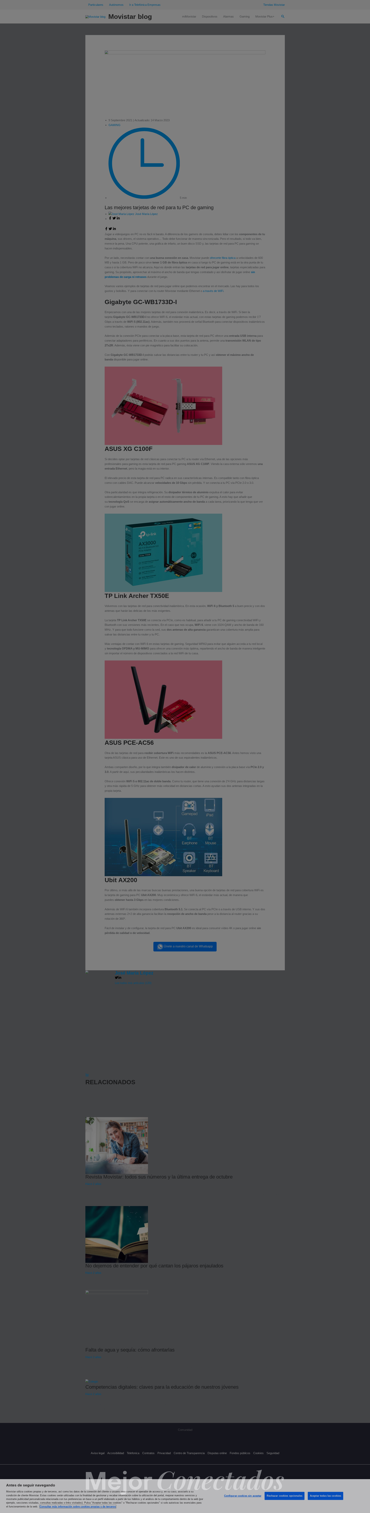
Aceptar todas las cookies (325, 1495)
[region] (185, 1496)
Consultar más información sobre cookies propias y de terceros (78, 1506)
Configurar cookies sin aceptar (243, 1495)
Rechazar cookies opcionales (284, 1495)
